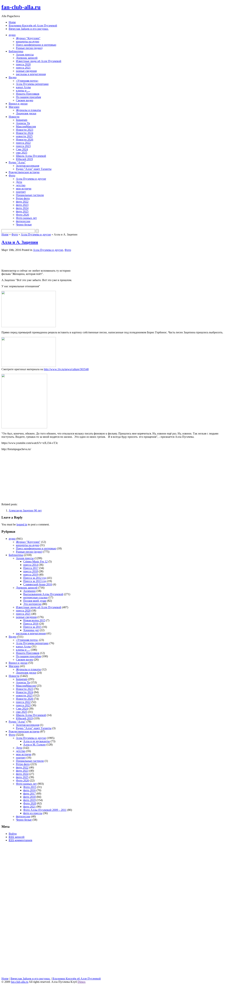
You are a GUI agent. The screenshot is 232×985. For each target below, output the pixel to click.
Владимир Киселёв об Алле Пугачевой (33, 25)
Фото (12, 175)
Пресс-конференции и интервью (36, 44)
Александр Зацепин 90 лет (25, 510)
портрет (21, 191)
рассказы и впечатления (31, 74)
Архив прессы (25, 54)
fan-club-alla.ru (21, 7)
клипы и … (23, 90)
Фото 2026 (22, 214)
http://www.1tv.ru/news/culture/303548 (66, 369)
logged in (21, 524)
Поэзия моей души (34, 600)
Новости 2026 (24, 139)
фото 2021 (29, 806)
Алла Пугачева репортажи (32, 84)
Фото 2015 (29, 787)
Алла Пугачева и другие (31, 178)
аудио (12, 34)
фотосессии (23, 221)
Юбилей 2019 (24, 159)
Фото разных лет (26, 218)
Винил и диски (18, 103)
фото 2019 (29, 800)
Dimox (82, 981)
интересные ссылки (35, 597)
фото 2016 (29, 790)
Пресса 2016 (30, 623)
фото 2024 (22, 208)
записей (16, 836)
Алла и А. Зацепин (19, 242)
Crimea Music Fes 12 (35, 561)
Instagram (21, 119)
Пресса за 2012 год (34, 577)
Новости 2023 (24, 129)
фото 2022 (22, 201)
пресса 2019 (30, 574)
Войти (13, 833)
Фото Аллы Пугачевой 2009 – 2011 (45, 809)
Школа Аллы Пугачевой (31, 155)
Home (12, 22)
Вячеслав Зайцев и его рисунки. (29, 28)
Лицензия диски (26, 113)
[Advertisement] (43, 260)
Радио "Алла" (17, 162)
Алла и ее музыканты (36, 741)
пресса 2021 (23, 67)
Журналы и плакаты (28, 110)
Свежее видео (24, 100)
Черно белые (24, 224)
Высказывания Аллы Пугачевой (43, 594)
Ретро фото (23, 198)
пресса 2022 (23, 142)
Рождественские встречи (24, 172)
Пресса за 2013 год (34, 581)
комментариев (20, 840)
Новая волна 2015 (34, 620)
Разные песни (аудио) (29, 48)
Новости (14, 116)
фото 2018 (29, 796)
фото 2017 (29, 793)
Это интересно (32, 604)
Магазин (14, 106)
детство (20, 185)
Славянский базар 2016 (37, 584)
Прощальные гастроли (30, 195)
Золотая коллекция (27, 165)
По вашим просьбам (28, 97)
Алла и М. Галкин (34, 744)
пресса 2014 (30, 564)
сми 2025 (21, 152)
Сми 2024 (22, 149)
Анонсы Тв (23, 123)
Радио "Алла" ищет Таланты (33, 168)
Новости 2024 (24, 133)
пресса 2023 (23, 146)
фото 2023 (22, 204)
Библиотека (16, 51)
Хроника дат (31, 630)
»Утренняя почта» (27, 80)
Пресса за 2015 (32, 626)
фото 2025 (22, 211)
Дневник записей (27, 57)
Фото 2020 (29, 803)
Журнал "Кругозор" (28, 38)
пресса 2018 (30, 571)
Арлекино (29, 590)
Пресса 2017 (30, 568)
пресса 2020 (23, 64)
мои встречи (23, 188)
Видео (12, 77)
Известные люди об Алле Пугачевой (38, 61)
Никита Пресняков (27, 93)
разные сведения (26, 70)
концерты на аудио (27, 41)
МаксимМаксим (26, 126)
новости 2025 (24, 136)
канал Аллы (23, 87)
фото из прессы (32, 813)
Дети (19, 182)
